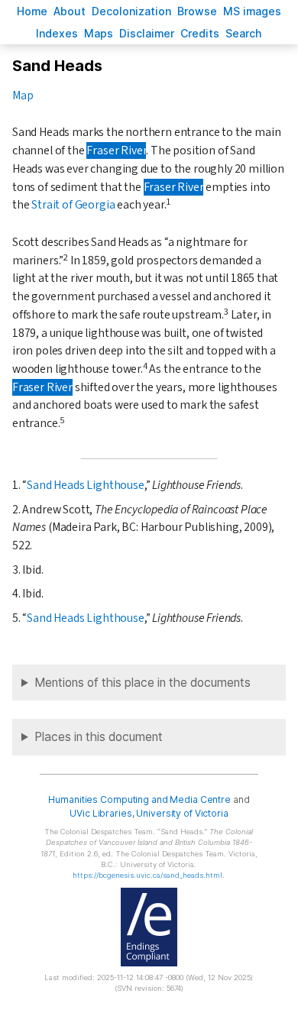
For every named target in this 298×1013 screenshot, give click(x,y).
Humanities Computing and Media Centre (139, 799)
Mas (98, 33)
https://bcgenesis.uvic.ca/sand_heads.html (147, 875)
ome (32, 11)
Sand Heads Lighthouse (85, 485)
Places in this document (98, 737)
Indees (57, 33)
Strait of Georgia (73, 204)
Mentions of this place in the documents (142, 682)
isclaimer (146, 33)
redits (199, 33)
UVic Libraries (100, 813)
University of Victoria (182, 813)
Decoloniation (131, 11)
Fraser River (116, 150)
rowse (197, 11)
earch (243, 33)
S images (252, 11)
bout (69, 11)
